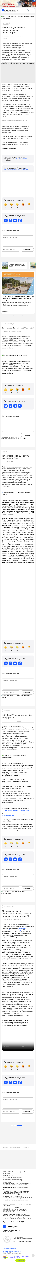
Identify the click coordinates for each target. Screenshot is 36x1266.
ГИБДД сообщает (8, 323)
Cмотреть (20, 1260)
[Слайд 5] (22, 315)
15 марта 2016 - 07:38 (7, 461)
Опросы (26, 1147)
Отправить (27, 249)
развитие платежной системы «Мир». (14, 929)
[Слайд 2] (15, 315)
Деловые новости (8, 906)
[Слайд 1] (13, 315)
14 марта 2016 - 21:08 (7, 919)
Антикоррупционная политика (9, 1249)
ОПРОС (5, 451)
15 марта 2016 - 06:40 (8, 721)
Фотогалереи (15, 1147)
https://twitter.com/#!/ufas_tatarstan (15, 810)
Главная (5, 1147)
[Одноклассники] (10, 220)
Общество (6, 23)
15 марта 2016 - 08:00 (8, 331)
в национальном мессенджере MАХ (16, 168)
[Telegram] (15, 220)
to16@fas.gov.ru (8, 815)
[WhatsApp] (20, 220)
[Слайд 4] (20, 315)
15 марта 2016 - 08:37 (7, 36)
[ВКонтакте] (6, 220)
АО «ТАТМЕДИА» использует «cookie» (12, 1251)
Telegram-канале (21, 159)
